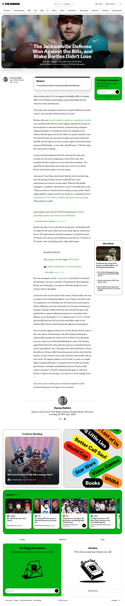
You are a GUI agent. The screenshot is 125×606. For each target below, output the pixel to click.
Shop (102, 539)
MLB (42, 10)
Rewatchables (84, 10)
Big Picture (95, 10)
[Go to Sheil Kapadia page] (9, 480)
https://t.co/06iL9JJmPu (70, 266)
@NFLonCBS (53, 266)
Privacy (16, 600)
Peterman (78, 317)
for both (59, 317)
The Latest (7, 10)
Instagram (114, 600)
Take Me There (93, 591)
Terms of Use (9, 600)
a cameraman (62, 278)
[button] (63, 3)
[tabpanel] (62, 85)
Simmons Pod (72, 10)
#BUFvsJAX (73, 259)
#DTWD (80, 212)
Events (62, 10)
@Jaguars (51, 259)
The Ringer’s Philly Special (70, 525)
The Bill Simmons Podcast (42, 525)
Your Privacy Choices (26, 600)
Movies (54, 10)
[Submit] (117, 92)
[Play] (18, 506)
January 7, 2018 (60, 221)
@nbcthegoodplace (41, 215)
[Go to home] (11, 4)
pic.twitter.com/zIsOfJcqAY (63, 215)
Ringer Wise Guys (12, 525)
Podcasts (112, 4)
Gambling (12, 516)
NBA (29, 10)
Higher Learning (117, 10)
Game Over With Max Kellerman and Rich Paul (102, 525)
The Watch (105, 10)
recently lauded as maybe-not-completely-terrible (69, 120)
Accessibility (37, 600)
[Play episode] (84, 525)
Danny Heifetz (17, 78)
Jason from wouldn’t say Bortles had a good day (60, 197)
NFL (35, 10)
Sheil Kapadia (17, 480)
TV (47, 10)
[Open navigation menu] (120, 3)
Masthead (62, 539)
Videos (100, 4)
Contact (22, 539)
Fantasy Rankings (19, 10)
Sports (95, 516)
